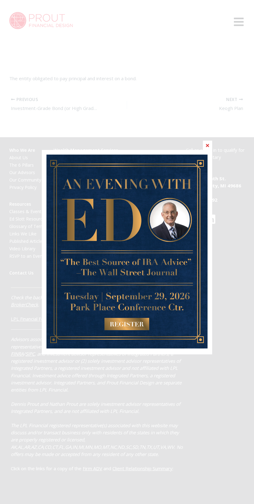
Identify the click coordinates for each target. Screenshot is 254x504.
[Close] (207, 145)
